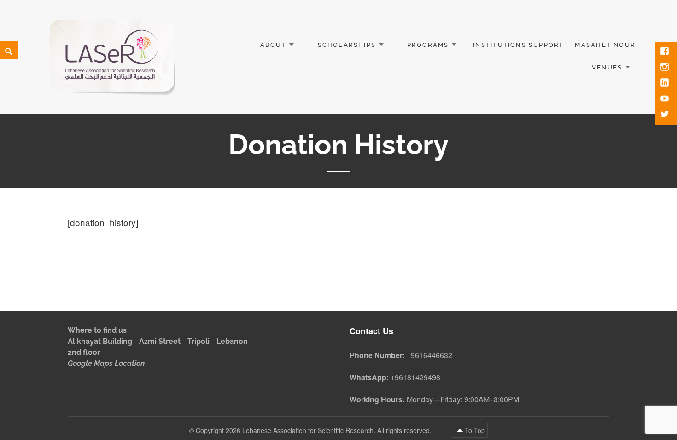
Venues (607, 67)
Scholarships (347, 44)
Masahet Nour (605, 44)
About (273, 44)
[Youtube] (665, 99)
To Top (475, 430)
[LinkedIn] (665, 83)
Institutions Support (518, 44)
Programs (428, 44)
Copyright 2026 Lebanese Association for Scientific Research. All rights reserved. (314, 430)
